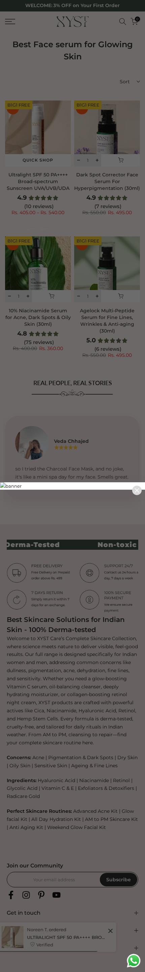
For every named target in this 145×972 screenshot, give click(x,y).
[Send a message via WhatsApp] (134, 961)
